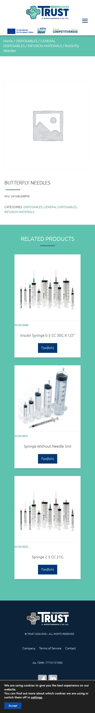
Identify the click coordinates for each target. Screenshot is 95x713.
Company (28, 648)
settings (36, 698)
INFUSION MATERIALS (45, 46)
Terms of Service (50, 648)
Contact (70, 648)
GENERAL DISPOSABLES (60, 207)
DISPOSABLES (26, 41)
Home (8, 41)
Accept (13, 705)
